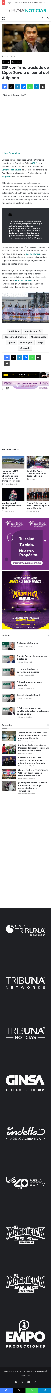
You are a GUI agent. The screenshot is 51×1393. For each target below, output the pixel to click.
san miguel (26, 342)
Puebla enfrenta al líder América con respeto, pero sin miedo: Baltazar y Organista (32, 760)
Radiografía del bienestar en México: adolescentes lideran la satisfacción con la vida (33, 748)
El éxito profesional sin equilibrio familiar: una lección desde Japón (33, 711)
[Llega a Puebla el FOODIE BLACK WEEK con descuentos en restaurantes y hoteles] (9, 774)
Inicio (6, 56)
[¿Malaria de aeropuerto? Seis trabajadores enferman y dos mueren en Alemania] (9, 736)
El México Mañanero (27, 643)
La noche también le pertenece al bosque (28, 670)
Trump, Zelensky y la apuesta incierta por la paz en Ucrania (38, 505)
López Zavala (39, 337)
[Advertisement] (25, 122)
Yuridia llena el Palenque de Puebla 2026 (11, 505)
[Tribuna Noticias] (25, 10)
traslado (26, 348)
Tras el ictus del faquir (29, 695)
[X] (11, 86)
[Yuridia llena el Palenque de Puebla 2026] (13, 494)
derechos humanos (16, 337)
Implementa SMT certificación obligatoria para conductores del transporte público (11, 476)
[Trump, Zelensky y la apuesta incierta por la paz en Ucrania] (38, 494)
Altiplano (14, 331)
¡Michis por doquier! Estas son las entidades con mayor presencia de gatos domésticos (32, 786)
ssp (41, 342)
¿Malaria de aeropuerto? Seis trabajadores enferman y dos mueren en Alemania (32, 735)
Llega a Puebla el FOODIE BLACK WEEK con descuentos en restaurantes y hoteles (33, 773)
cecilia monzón (33, 331)
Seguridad (16, 62)
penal (12, 342)
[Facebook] (4, 86)
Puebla (12, 56)
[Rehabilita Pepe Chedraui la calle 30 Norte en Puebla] (38, 462)
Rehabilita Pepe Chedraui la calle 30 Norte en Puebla (36, 473)
